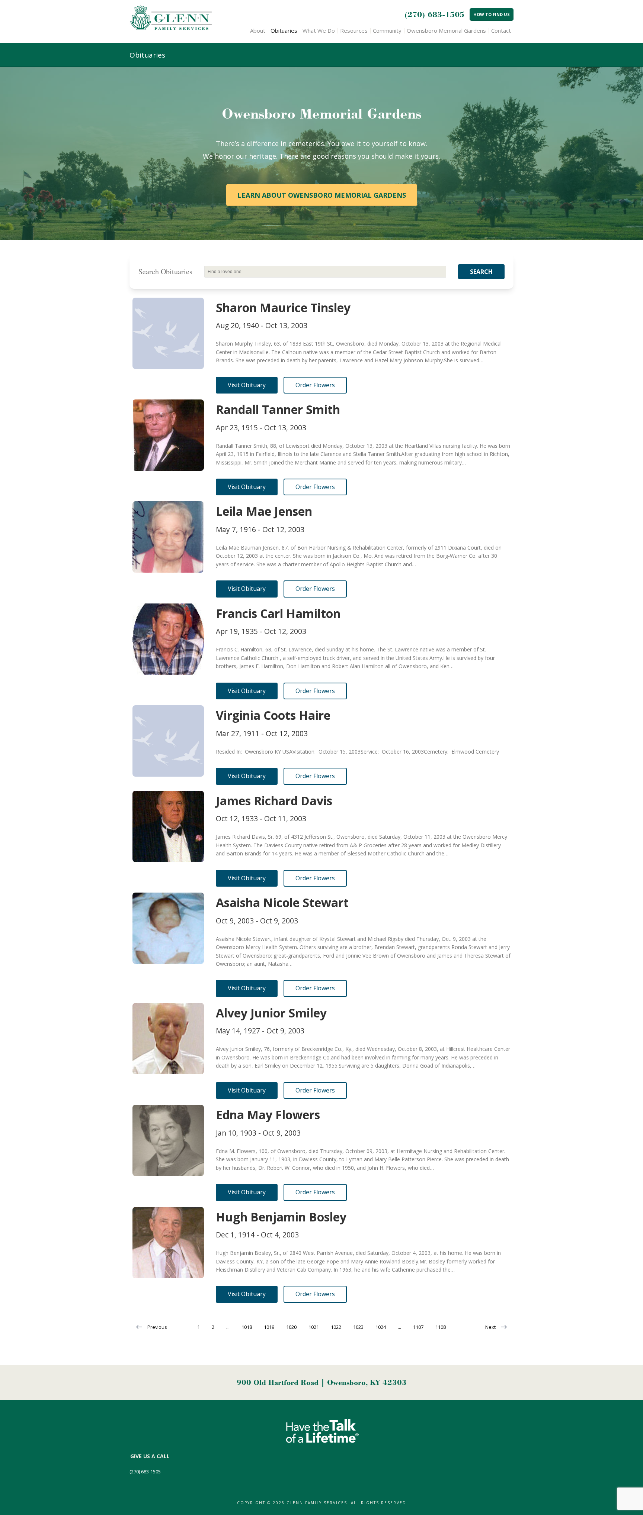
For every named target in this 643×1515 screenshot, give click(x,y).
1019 (269, 1327)
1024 (380, 1327)
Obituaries (284, 30)
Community (387, 30)
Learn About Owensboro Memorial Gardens (321, 195)
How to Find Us (491, 14)
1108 (440, 1327)
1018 (246, 1327)
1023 (358, 1327)
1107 (418, 1327)
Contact (501, 30)
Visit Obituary (247, 385)
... (228, 1327)
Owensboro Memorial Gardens (446, 30)
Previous (157, 1327)
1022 (336, 1327)
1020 (291, 1327)
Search (481, 272)
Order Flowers (315, 385)
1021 (313, 1327)
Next (490, 1327)
